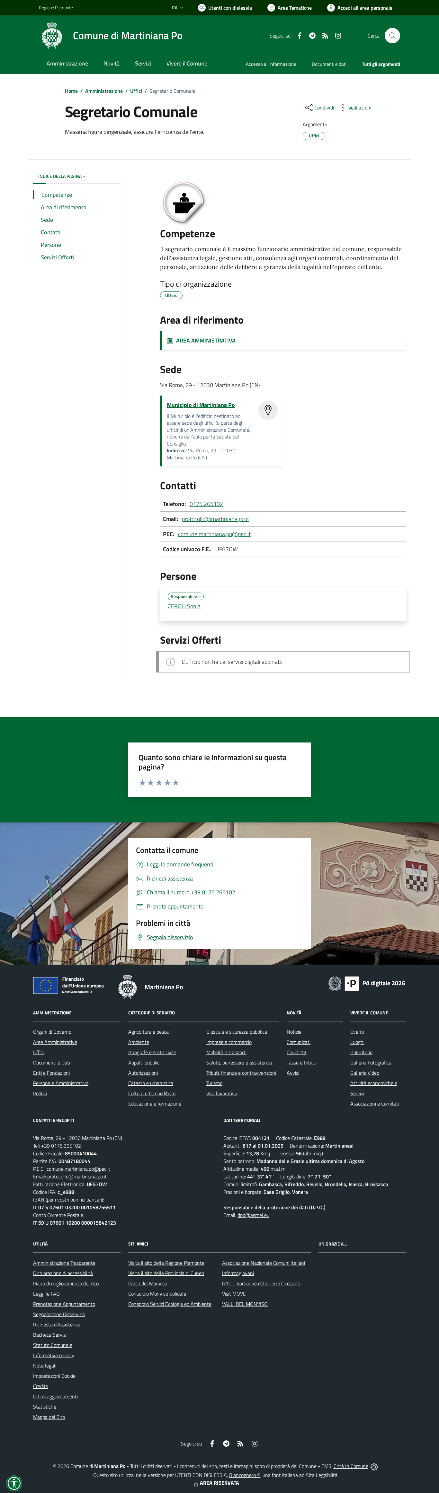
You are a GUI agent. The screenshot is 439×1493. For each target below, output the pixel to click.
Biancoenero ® (244, 1475)
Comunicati (298, 1042)
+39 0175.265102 (61, 1146)
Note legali (44, 1365)
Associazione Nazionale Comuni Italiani (263, 1263)
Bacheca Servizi (50, 1335)
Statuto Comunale (52, 1345)
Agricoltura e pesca (148, 1032)
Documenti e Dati (51, 1062)
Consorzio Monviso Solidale (157, 1294)
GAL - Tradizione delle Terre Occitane (261, 1283)
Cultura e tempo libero (151, 1093)
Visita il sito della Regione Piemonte (166, 1263)
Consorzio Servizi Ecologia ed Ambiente (169, 1304)
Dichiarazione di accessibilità (63, 1273)
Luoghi (357, 1042)
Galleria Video (364, 1073)
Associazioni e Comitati (374, 1103)
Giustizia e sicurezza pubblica (236, 1032)
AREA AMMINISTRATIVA (205, 340)
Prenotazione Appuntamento (64, 1304)
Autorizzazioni (143, 1073)
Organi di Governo (52, 1032)
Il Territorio (361, 1052)
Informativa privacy (53, 1355)
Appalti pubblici (144, 1062)
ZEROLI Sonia (184, 606)
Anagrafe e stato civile (152, 1052)
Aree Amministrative (55, 1042)
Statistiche (44, 1407)
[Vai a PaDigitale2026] (366, 983)
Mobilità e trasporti (226, 1052)
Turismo (214, 1083)
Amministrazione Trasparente (64, 1263)
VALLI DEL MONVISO (245, 1304)
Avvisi (293, 1073)
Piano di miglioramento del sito (66, 1283)
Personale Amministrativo (60, 1083)
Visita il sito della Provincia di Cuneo (166, 1273)
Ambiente (138, 1042)
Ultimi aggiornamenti (55, 1396)
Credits (40, 1386)
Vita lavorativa (221, 1093)
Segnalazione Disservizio (59, 1314)
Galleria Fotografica (370, 1062)
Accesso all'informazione (271, 64)
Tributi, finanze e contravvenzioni (241, 1073)
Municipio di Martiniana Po (201, 405)
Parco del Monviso (147, 1283)
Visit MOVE (234, 1294)
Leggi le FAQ (46, 1294)
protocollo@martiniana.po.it (215, 519)
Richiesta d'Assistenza (56, 1324)
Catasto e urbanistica (150, 1083)
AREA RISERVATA (219, 1483)
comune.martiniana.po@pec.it (214, 534)
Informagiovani (238, 1273)
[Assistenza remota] (374, 1466)
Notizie (294, 1032)
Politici (40, 1093)
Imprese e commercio (229, 1042)
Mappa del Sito (49, 1417)
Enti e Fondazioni (51, 1073)
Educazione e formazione (154, 1103)
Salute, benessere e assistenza (239, 1062)
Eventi (357, 1032)
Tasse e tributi (301, 1062)
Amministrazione (104, 91)
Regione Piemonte (56, 7)
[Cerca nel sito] (392, 35)
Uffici (136, 91)
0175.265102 (206, 503)
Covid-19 (296, 1052)
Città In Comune (351, 1466)
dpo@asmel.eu (253, 1215)
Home (71, 91)
